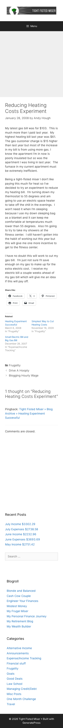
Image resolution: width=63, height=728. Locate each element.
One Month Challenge (21, 699)
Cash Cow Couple (19, 596)
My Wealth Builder (19, 626)
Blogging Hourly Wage (23, 375)
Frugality (14, 365)
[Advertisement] (31, 64)
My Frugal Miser (17, 611)
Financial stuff (16, 663)
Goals (10, 673)
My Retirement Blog (20, 621)
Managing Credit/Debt (22, 688)
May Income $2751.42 (20, 544)
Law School (14, 683)
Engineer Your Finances (22, 601)
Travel (11, 704)
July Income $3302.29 (20, 524)
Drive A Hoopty (19, 370)
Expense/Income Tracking (24, 658)
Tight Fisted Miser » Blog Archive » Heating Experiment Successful (29, 413)
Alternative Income (19, 648)
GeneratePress (31, 722)
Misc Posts (14, 694)
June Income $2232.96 (20, 534)
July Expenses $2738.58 (21, 529)
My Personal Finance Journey (26, 616)
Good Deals (15, 678)
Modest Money (17, 606)
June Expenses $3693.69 (22, 539)
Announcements (18, 653)
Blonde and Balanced (21, 590)
